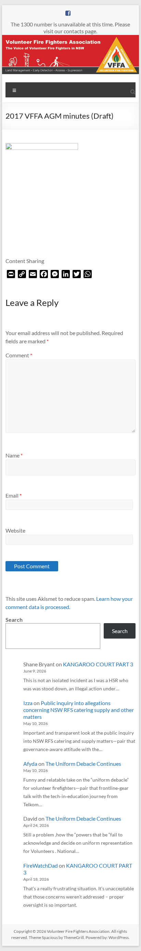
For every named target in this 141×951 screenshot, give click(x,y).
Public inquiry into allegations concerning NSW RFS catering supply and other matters (78, 710)
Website (15, 530)
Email (13, 495)
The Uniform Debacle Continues (83, 763)
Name (14, 455)
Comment (18, 355)
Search (14, 619)
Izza (28, 703)
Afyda (30, 763)
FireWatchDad (40, 865)
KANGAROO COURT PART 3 (98, 664)
